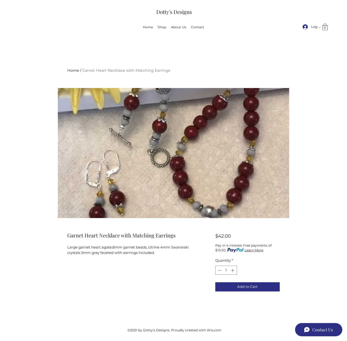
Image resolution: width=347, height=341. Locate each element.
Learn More (254, 250)
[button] (325, 27)
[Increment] (233, 270)
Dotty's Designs (174, 11)
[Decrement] (219, 270)
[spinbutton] (226, 270)
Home (73, 70)
